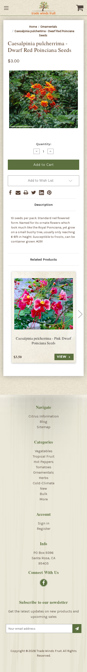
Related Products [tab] (43, 259)
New (43, 488)
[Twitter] (33, 192)
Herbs (43, 478)
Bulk (43, 494)
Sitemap (43, 427)
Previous (6, 314)
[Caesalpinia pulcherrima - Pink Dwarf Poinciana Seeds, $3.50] (43, 303)
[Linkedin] (41, 192)
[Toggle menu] (6, 8)
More (43, 499)
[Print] (25, 192)
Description (43, 205)
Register (43, 528)
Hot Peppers (44, 462)
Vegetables (43, 451)
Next (80, 314)
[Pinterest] (49, 192)
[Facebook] (10, 192)
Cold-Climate (43, 483)
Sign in (43, 523)
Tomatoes (43, 467)
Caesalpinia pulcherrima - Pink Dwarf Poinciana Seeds (43, 340)
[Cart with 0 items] (80, 8)
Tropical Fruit (43, 456)
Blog (43, 421)
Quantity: (43, 144)
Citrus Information (44, 416)
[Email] (18, 192)
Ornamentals (43, 472)
